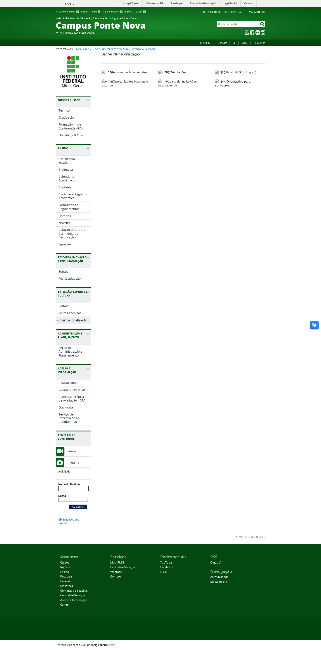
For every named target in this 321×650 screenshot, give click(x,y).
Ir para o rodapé (135, 11)
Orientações (178, 72)
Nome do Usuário (69, 484)
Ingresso (65, 567)
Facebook (252, 32)
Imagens (73, 462)
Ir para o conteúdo (67, 11)
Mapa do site (257, 12)
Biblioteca (66, 586)
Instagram (263, 32)
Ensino (64, 572)
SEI (234, 43)
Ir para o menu (90, 11)
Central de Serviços (72, 595)
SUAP (245, 43)
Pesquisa (66, 576)
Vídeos (71, 451)
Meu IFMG (206, 43)
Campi (64, 605)
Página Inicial (84, 49)
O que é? (216, 562)
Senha (62, 496)
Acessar (64, 471)
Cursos (64, 562)
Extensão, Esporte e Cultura (111, 49)
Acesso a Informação (73, 600)
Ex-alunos (259, 43)
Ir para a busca (112, 11)
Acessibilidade (211, 12)
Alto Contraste (234, 12)
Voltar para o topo (252, 536)
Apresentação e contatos (130, 72)
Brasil (69, 3)
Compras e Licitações (74, 591)
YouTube (247, 32)
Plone (111, 645)
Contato (222, 43)
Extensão (66, 581)
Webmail (116, 572)
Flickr (257, 32)
